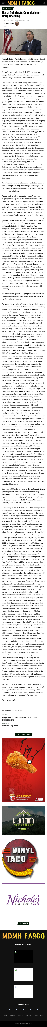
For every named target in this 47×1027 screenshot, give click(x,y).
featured (19, 711)
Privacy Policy (38, 1015)
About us (20, 1015)
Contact (12, 1015)
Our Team (28, 1015)
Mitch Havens (10, 23)
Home (5, 1015)
